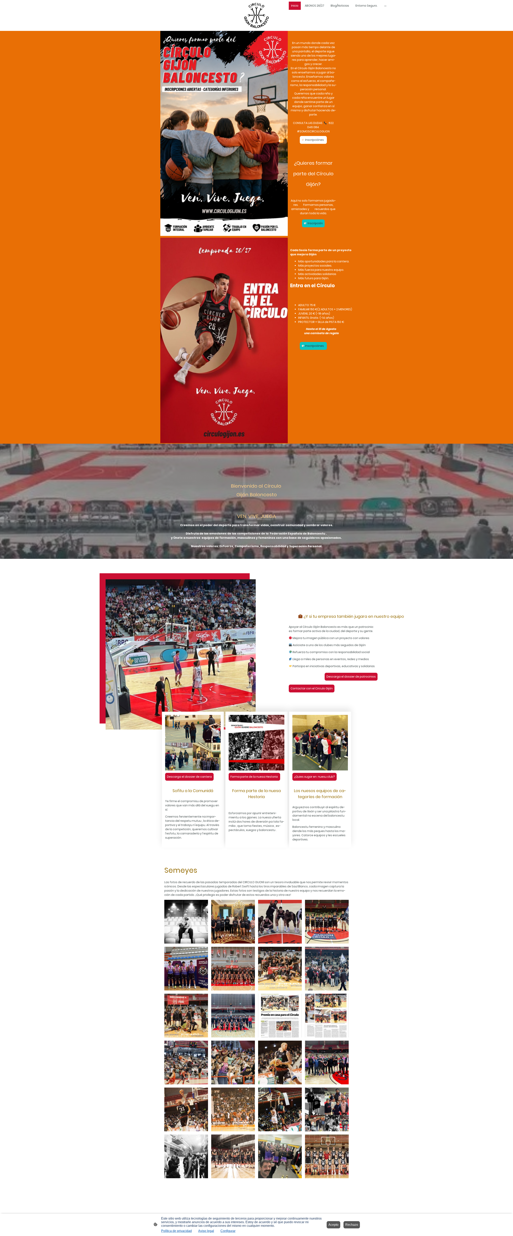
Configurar (227, 1231)
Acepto (333, 1224)
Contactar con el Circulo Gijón (312, 688)
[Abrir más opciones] (385, 5)
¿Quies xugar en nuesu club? (314, 777)
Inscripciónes (315, 140)
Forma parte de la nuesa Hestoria (254, 777)
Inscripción (315, 223)
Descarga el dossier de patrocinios (351, 677)
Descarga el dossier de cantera (189, 777)
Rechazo (351, 1224)
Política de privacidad (176, 1231)
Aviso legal (206, 1231)
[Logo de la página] (256, 15)
